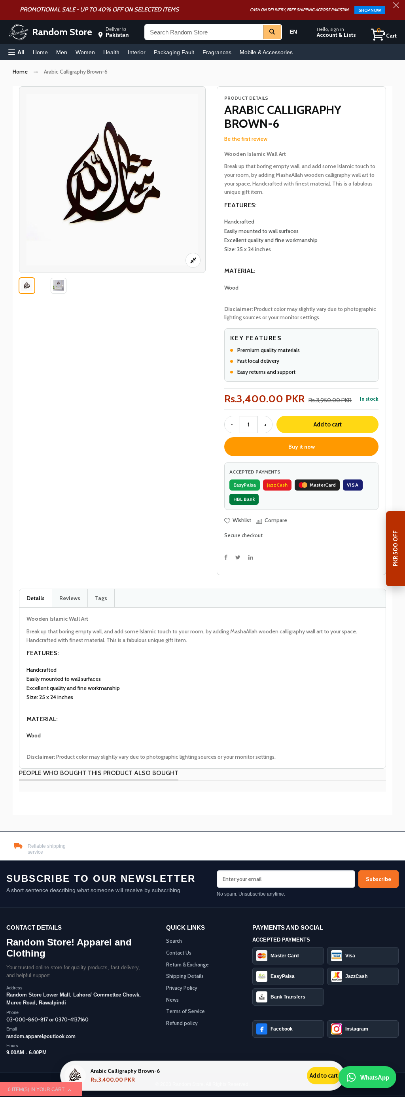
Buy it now (301, 446)
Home (40, 52)
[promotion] (396, 6)
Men (61, 52)
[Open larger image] (193, 260)
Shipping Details (185, 976)
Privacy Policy (181, 988)
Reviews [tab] (69, 598)
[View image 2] (58, 286)
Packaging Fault (174, 52)
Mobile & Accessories (266, 52)
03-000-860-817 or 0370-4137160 (47, 1019)
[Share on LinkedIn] (250, 557)
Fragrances (216, 52)
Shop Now (370, 10)
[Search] (272, 32)
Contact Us (178, 952)
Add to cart (328, 424)
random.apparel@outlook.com (41, 1036)
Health (111, 52)
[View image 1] (27, 286)
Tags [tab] (101, 598)
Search (174, 941)
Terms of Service (185, 1011)
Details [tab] (35, 598)
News (172, 1000)
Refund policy (182, 1023)
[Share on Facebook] (225, 557)
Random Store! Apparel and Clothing (69, 948)
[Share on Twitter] (237, 557)
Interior (137, 52)
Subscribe (378, 879)
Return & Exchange (187, 964)
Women (85, 52)
